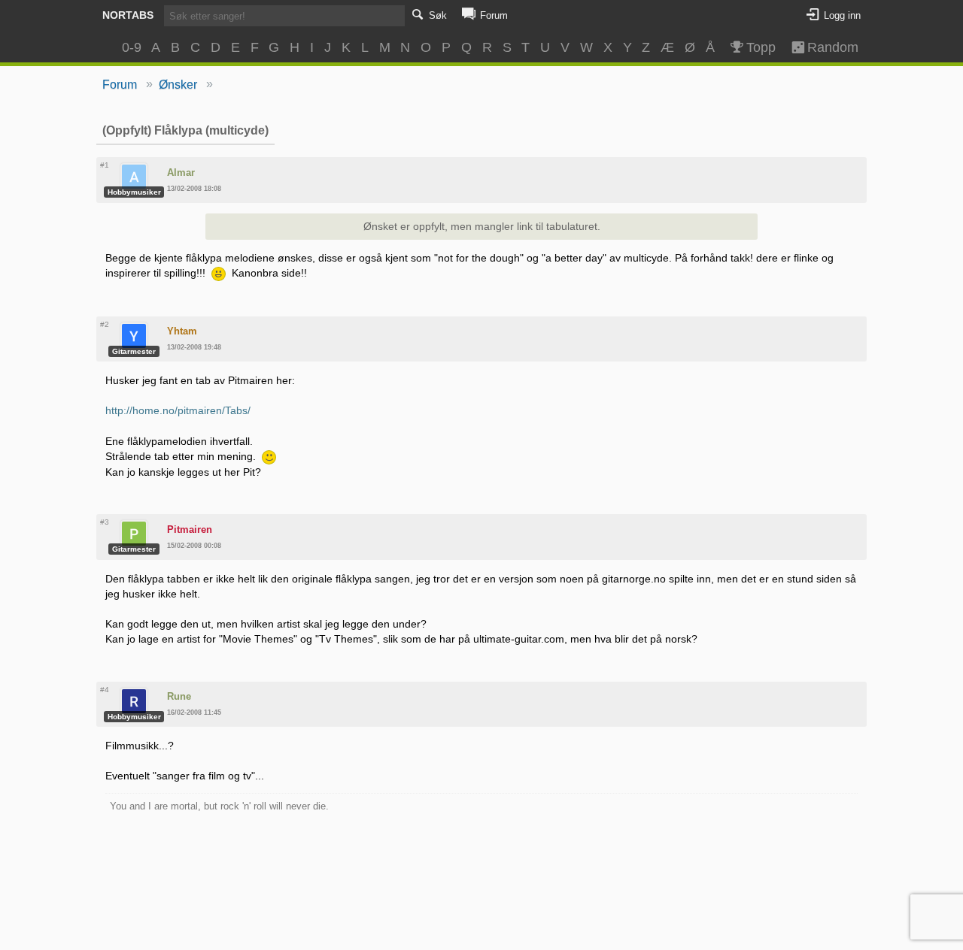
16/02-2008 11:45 (194, 712)
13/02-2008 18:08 (194, 188)
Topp (761, 47)
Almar (181, 172)
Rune (179, 696)
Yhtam (182, 331)
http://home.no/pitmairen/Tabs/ (178, 410)
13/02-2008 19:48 (194, 347)
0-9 (131, 47)
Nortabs (127, 15)
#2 (104, 324)
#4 (104, 689)
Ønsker (178, 84)
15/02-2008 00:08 (194, 545)
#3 (104, 522)
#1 (104, 165)
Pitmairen (189, 529)
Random (826, 47)
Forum (119, 84)
